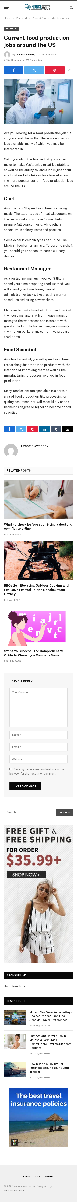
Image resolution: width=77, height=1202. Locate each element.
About (49, 1176)
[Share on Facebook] (13, 70)
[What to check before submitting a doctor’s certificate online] (38, 499)
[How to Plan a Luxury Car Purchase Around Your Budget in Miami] (15, 1069)
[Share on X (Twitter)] (34, 70)
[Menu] (6, 7)
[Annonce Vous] (38, 7)
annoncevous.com (14, 1190)
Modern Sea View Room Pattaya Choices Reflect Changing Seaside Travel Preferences (50, 1016)
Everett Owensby (25, 54)
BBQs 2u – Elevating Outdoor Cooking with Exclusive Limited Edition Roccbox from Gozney (36, 590)
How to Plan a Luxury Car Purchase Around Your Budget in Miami (50, 1067)
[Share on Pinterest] (55, 70)
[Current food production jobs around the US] (38, 101)
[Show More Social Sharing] (69, 70)
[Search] (71, 7)
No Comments (15, 60)
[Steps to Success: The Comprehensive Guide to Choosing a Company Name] (38, 626)
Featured (12, 28)
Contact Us (31, 1176)
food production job (51, 133)
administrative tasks (19, 294)
